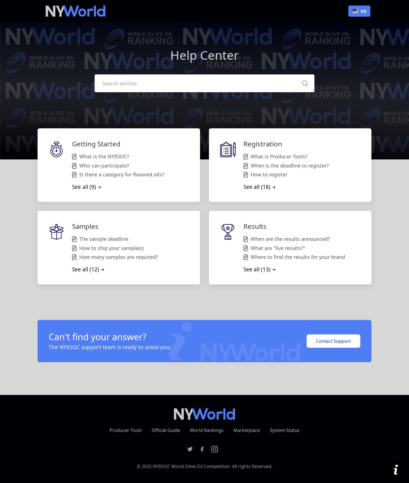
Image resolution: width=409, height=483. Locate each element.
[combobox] (359, 11)
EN (363, 11)
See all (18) (256, 187)
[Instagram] (214, 451)
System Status (285, 430)
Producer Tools (126, 430)
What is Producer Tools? (279, 156)
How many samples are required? (118, 257)
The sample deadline (103, 239)
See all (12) (85, 269)
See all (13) (256, 269)
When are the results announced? (290, 239)
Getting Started (96, 143)
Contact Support (333, 341)
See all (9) (84, 187)
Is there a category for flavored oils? (121, 174)
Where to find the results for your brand (298, 257)
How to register (269, 174)
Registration (262, 143)
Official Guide (166, 430)
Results (255, 226)
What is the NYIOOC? (104, 156)
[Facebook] (202, 451)
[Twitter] (190, 451)
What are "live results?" (278, 248)
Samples (85, 226)
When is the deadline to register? (290, 165)
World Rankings (206, 430)
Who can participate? (104, 165)
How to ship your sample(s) (111, 248)
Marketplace (246, 430)
